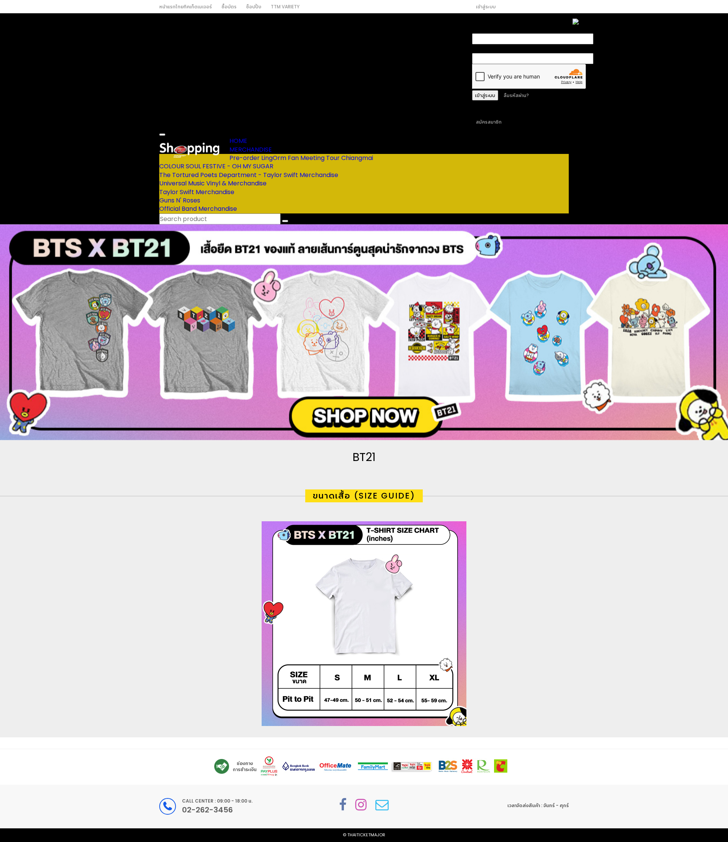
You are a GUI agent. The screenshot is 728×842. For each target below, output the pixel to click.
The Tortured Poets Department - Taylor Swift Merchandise (248, 175)
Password (486, 48)
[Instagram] (360, 804)
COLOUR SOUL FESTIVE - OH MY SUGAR (216, 166)
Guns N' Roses (179, 200)
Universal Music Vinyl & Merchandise (213, 183)
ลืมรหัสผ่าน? (516, 95)
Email (480, 29)
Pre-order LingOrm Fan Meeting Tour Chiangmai (301, 158)
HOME (238, 140)
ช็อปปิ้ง (253, 6)
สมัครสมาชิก (489, 122)
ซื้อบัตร (229, 6)
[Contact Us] (382, 804)
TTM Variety (285, 6)
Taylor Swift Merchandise (196, 192)
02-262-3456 (207, 809)
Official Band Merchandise (198, 208)
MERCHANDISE (250, 149)
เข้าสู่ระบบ (486, 6)
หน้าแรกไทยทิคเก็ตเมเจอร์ (185, 6)
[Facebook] (342, 804)
